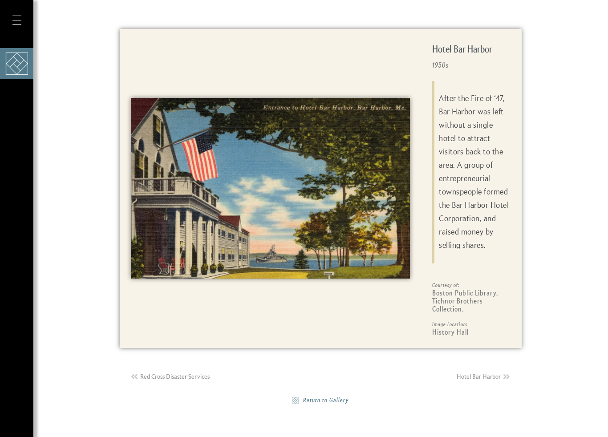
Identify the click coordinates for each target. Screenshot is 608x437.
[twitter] (15, 380)
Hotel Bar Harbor (462, 50)
